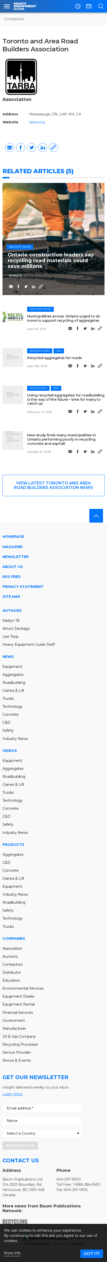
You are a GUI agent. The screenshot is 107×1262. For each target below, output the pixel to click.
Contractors (12, 964)
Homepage (13, 537)
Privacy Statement (23, 587)
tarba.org (37, 122)
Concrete (10, 714)
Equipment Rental (18, 1004)
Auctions (10, 956)
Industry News (20, 246)
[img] (12, 316)
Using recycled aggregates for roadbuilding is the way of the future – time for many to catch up (65, 399)
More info (12, 1253)
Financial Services (17, 1013)
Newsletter (15, 557)
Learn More (12, 1094)
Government (13, 1021)
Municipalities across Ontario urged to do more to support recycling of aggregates (63, 318)
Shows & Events (16, 1060)
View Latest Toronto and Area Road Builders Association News (53, 485)
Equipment (12, 667)
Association (12, 948)
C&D (58, 350)
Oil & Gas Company (19, 1036)
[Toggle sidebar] (7, 6)
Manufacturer (14, 1028)
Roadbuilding (40, 350)
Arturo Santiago (16, 629)
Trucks (8, 699)
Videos (9, 751)
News (8, 657)
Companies (14, 19)
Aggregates (38, 388)
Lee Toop (10, 636)
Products (13, 845)
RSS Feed (11, 577)
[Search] (100, 6)
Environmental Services (23, 988)
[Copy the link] (53, 147)
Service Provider (16, 1052)
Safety (8, 730)
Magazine (12, 547)
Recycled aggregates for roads (54, 358)
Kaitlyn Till (10, 621)
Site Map (11, 597)
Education (11, 980)
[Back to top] (96, 516)
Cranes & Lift (13, 691)
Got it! (92, 1253)
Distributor (11, 972)
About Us (12, 567)
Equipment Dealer (18, 996)
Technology (12, 707)
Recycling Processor (20, 1044)
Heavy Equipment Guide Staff (28, 644)
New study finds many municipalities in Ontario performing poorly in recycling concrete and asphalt (61, 439)
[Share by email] (9, 147)
